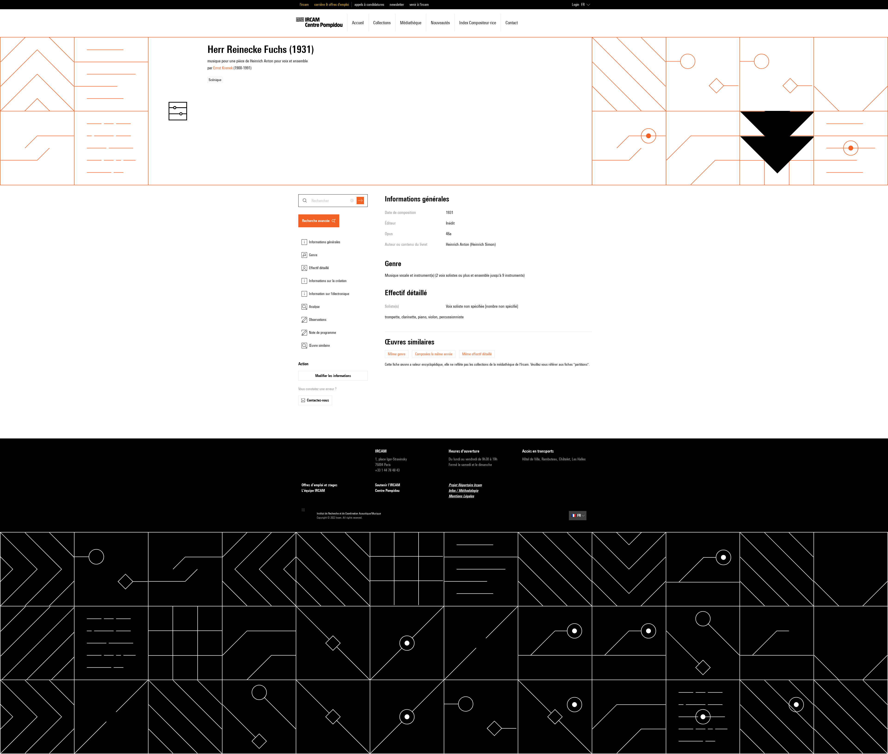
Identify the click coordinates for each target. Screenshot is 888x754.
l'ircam (304, 4)
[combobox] (333, 200)
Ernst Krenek (223, 67)
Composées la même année (433, 354)
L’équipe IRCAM (313, 490)
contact (512, 22)
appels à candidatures (369, 4)
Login (575, 4)
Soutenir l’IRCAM (387, 485)
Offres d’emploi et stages (319, 485)
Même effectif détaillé (477, 354)
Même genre (396, 354)
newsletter (397, 4)
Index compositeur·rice (477, 22)
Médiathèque (410, 22)
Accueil (358, 22)
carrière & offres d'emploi (331, 4)
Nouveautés (440, 22)
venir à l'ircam (419, 4)
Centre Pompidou (387, 490)
